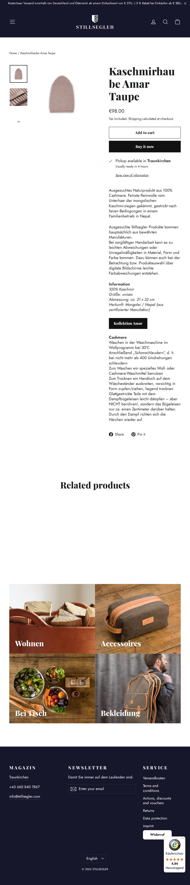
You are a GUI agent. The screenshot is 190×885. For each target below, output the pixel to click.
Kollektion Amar (128, 323)
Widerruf (157, 834)
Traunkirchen (18, 777)
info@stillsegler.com (24, 796)
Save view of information (132, 175)
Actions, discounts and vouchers (157, 801)
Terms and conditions (151, 788)
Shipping (134, 118)
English (92, 858)
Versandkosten (154, 778)
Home (13, 53)
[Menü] (182, 839)
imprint (148, 826)
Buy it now (145, 146)
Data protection (155, 818)
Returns (148, 810)
